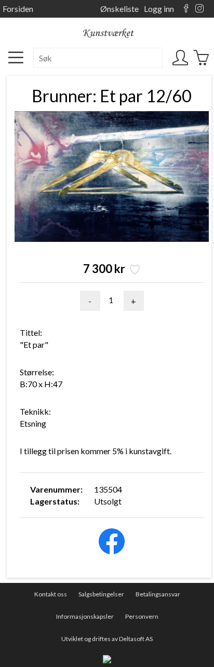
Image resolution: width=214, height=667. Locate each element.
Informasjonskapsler (85, 616)
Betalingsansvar (158, 594)
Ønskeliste (119, 8)
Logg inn (159, 8)
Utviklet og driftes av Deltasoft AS (107, 639)
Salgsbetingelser (101, 594)
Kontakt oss (50, 594)
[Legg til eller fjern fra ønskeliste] (133, 271)
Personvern (141, 616)
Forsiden (18, 8)
